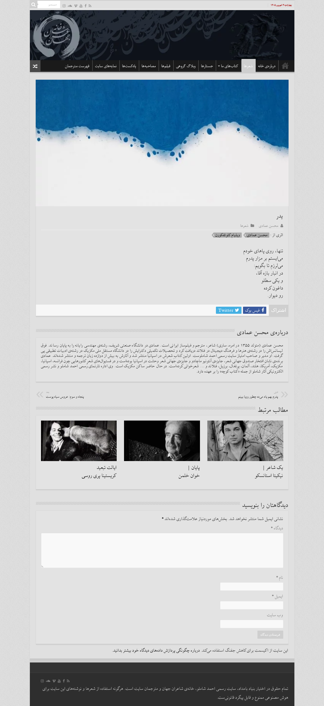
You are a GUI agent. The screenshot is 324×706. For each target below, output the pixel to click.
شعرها (248, 66)
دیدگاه (277, 528)
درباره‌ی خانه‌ (267, 66)
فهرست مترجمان (77, 66)
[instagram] (64, 6)
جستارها (207, 66)
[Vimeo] (76, 6)
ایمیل (277, 596)
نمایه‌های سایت (106, 66)
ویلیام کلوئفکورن (227, 235)
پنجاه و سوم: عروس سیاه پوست (65, 395)
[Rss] (90, 6)
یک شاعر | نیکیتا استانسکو (269, 472)
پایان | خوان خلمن (189, 472)
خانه (285, 65)
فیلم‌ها (166, 66)
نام (279, 577)
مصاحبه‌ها (149, 66)
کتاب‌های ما (229, 66)
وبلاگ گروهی (186, 66)
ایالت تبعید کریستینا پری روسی (99, 472)
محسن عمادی (268, 226)
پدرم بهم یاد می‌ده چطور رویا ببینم (258, 395)
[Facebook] (85, 6)
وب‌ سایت (275, 615)
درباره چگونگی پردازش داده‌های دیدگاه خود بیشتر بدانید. (156, 650)
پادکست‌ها (129, 66)
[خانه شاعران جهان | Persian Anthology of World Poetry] (162, 34)
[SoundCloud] (70, 6)
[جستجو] (33, 4)
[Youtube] (81, 6)
